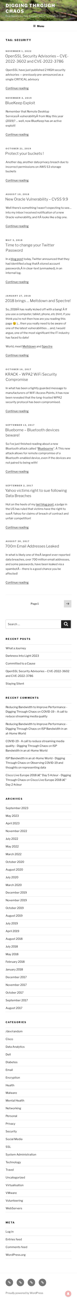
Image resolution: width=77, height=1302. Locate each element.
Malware (11, 1093)
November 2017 (16, 985)
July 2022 (12, 838)
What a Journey (16, 648)
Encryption (13, 1077)
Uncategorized (15, 1177)
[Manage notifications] (68, 1294)
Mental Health (15, 1100)
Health (10, 1085)
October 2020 (15, 862)
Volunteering (14, 1200)
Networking (13, 1108)
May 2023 (12, 816)
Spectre (47, 346)
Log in (10, 1231)
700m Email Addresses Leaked (32, 546)
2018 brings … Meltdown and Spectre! (38, 300)
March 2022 (13, 854)
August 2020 (14, 869)
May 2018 (12, 954)
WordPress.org (16, 1254)
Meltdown (29, 346)
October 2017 (15, 992)
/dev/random (14, 1031)
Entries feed (14, 1239)
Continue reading (17, 88)
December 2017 (16, 977)
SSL (8, 1147)
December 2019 (16, 892)
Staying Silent (15, 683)
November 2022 (16, 831)
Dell (8, 1054)
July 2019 (12, 923)
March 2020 (14, 885)
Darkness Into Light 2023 (22, 655)
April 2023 (13, 823)
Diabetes (12, 1062)
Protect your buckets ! (24, 153)
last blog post (45, 504)
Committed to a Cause (20, 663)
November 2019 (16, 900)
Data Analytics (15, 1046)
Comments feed (16, 1247)
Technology (13, 1162)
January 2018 (14, 969)
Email (9, 1070)
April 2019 (12, 931)
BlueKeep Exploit (20, 103)
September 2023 (17, 808)
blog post (17, 259)
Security (11, 1131)
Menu (40, 26)
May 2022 (12, 846)
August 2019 (14, 915)
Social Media (14, 1139)
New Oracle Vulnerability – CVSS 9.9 (36, 199)
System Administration (21, 1154)
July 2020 (12, 877)
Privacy (10, 1123)
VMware (11, 1193)
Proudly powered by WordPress (24, 1292)
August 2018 (14, 939)
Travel (10, 1169)
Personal (11, 1116)
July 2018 (12, 946)
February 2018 (15, 961)
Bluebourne (45, 448)
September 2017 (17, 1000)
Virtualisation (15, 1185)
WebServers (14, 1208)
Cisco (9, 1039)
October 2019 (15, 908)
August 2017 (14, 1008)
